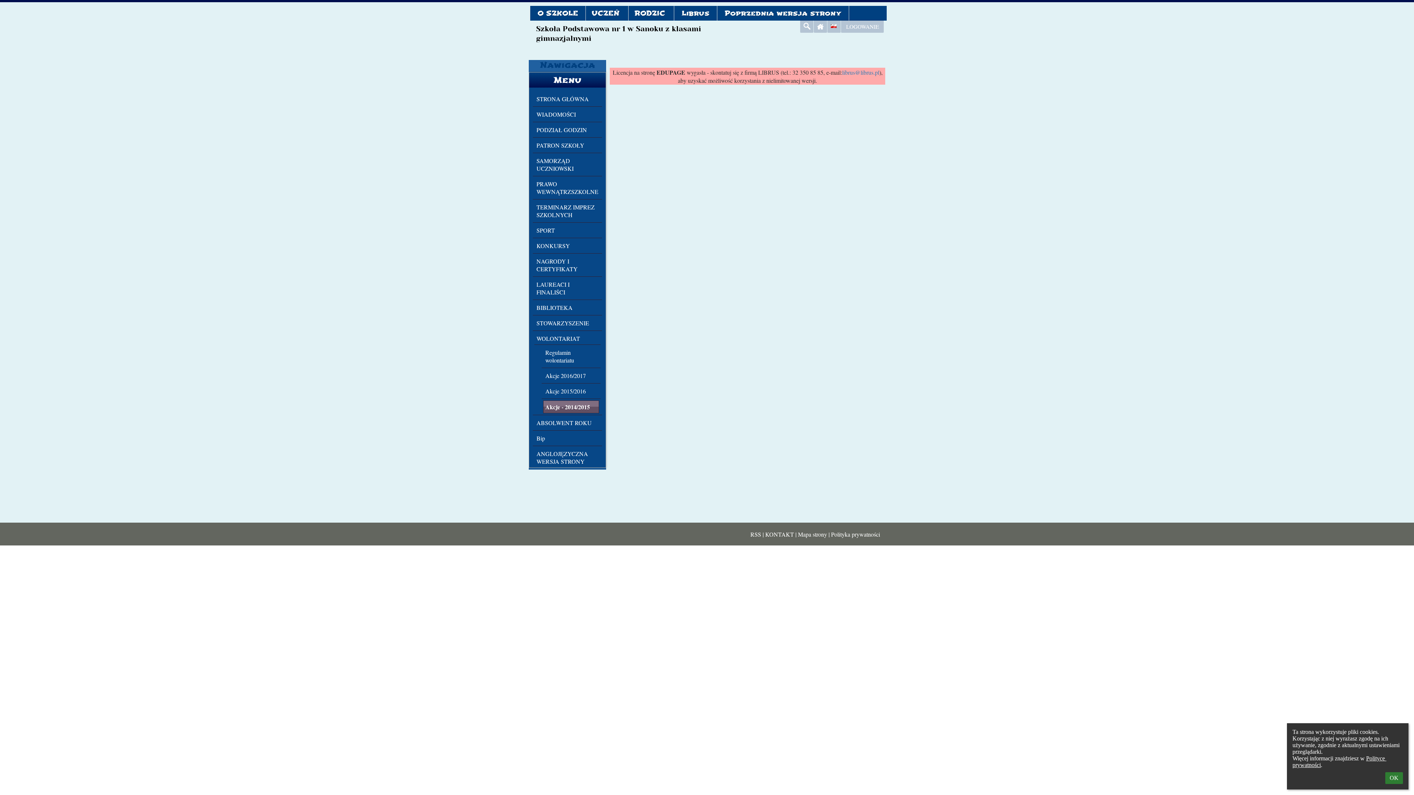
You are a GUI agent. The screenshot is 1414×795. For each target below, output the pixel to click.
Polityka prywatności (855, 534)
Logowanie (862, 26)
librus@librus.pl (860, 72)
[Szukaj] (806, 26)
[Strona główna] (820, 26)
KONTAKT (779, 534)
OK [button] (1394, 778)
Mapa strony (812, 534)
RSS (755, 534)
